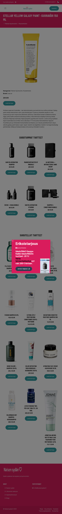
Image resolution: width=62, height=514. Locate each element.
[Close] (13, 241)
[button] (24, 269)
